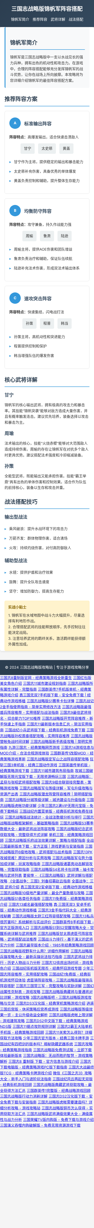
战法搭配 (76, 19)
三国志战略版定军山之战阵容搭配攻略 (58, 759)
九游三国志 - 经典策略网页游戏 (34, 747)
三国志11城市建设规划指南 (44, 683)
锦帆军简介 (20, 19)
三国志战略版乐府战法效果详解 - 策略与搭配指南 (45, 840)
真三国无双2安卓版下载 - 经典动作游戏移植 (56, 887)
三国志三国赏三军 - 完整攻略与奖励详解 (49, 986)
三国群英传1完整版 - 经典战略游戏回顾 (59, 1090)
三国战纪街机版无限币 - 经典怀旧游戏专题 (47, 968)
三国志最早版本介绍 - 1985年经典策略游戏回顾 (55, 945)
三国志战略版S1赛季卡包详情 (50, 701)
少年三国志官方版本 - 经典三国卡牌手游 (56, 1038)
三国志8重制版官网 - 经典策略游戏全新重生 (36, 677)
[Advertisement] (47, 1177)
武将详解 (58, 19)
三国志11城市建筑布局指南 (52, 770)
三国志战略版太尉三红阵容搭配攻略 (41, 916)
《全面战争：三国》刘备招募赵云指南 (39, 881)
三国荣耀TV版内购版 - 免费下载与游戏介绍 (58, 1119)
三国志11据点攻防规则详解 (34, 1026)
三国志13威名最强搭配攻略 (30, 904)
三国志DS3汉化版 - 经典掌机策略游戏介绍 (50, 1003)
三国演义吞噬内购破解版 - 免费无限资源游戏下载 (40, 1125)
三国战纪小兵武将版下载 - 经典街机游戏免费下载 (45, 730)
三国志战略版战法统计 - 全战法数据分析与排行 (43, 817)
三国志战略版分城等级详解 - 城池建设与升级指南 (45, 799)
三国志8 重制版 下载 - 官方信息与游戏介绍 (43, 1061)
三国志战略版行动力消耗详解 (23, 1096)
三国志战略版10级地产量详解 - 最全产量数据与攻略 (42, 893)
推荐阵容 (40, 19)
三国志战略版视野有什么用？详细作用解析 (34, 951)
